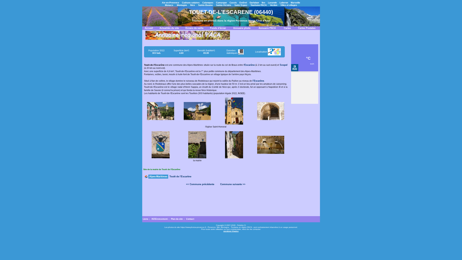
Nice (192, 5)
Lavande (272, 2)
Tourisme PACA (258, 5)
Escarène (249, 65)
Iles (263, 2)
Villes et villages (288, 5)
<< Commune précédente (200, 184)
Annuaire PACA (267, 28)
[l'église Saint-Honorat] (197, 119)
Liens (145, 219)
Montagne (182, 5)
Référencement (160, 219)
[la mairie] (197, 157)
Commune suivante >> (232, 184)
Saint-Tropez (240, 5)
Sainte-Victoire (223, 5)
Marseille (295, 2)
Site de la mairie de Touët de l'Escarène (161, 169)
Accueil (149, 28)
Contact (190, 219)
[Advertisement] (215, 198)
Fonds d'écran (218, 28)
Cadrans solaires (191, 2)
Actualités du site (169, 28)
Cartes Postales (306, 28)
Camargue (221, 2)
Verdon (273, 5)
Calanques (207, 2)
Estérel (243, 2)
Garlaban (254, 2)
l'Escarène (258, 80)
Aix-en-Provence (170, 2)
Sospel (283, 65)
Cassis (233, 2)
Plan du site (177, 219)
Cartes (287, 28)
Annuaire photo (241, 28)
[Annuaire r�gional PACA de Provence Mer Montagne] (187, 39)
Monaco (169, 5)
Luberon (284, 2)
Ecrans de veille (194, 28)
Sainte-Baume (205, 5)
